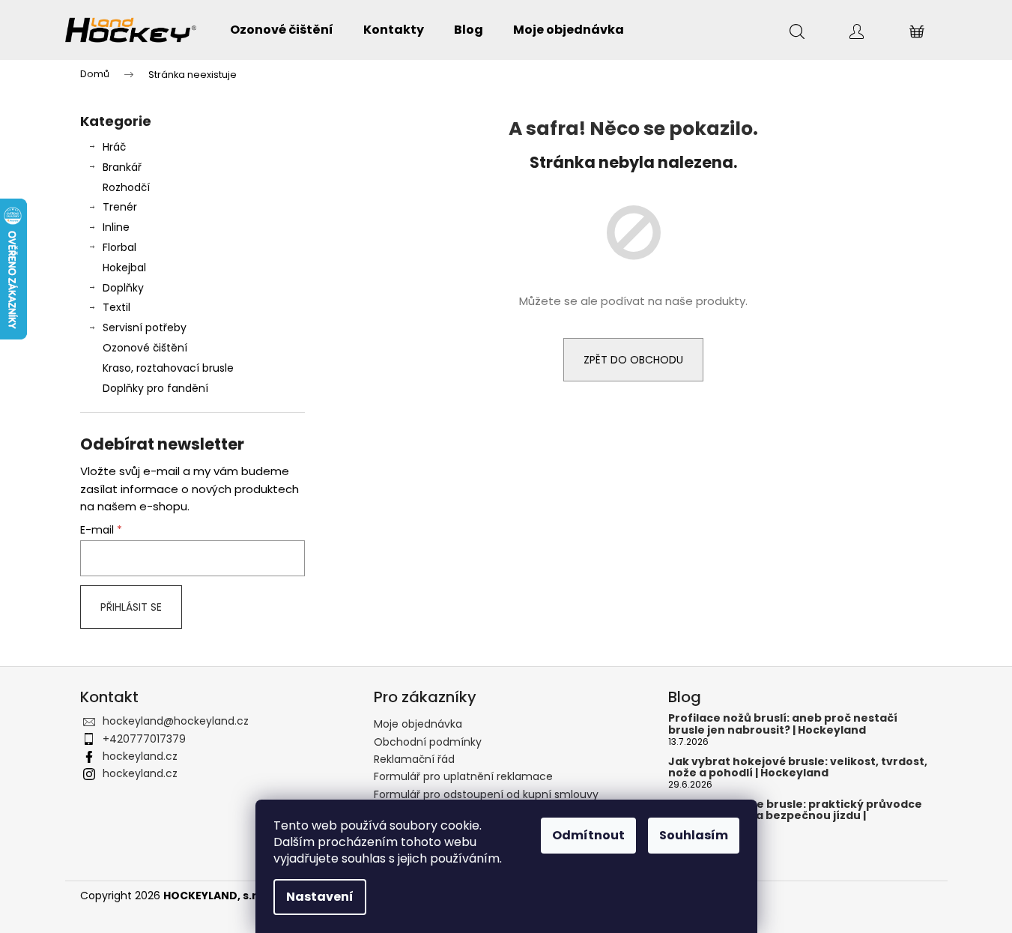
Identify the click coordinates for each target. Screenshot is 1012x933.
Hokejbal (124, 267)
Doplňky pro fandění (155, 388)
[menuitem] (281, 30)
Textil (116, 307)
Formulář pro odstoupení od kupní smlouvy (486, 794)
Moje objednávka (418, 723)
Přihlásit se (131, 607)
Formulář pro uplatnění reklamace (463, 776)
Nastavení (320, 896)
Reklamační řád (414, 759)
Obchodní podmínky (428, 741)
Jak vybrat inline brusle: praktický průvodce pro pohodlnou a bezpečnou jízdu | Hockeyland (795, 816)
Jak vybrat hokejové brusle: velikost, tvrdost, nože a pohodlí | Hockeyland (797, 767)
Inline (116, 227)
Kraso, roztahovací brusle (168, 367)
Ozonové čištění (145, 347)
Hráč (114, 146)
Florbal (119, 247)
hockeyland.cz (140, 756)
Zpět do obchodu (633, 359)
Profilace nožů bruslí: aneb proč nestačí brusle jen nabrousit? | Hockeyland (782, 724)
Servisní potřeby (145, 327)
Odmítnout (588, 835)
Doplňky (123, 287)
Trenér (120, 206)
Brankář (122, 167)
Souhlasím (693, 835)
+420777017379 (144, 738)
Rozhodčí (126, 187)
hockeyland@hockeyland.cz (176, 720)
